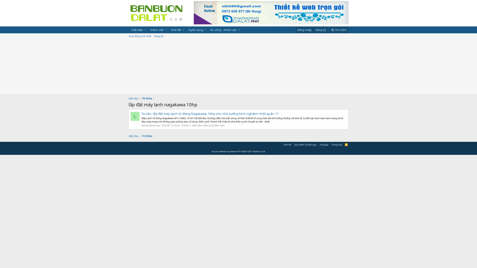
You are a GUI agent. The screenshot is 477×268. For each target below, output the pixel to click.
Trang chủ (336, 144)
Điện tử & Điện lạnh (214, 125)
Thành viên (157, 30)
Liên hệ (287, 144)
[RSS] (346, 145)
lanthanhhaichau (150, 125)
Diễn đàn (137, 30)
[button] (145, 29)
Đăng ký (158, 36)
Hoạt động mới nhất (140, 36)
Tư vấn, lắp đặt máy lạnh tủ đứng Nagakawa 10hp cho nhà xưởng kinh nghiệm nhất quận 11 (210, 113)
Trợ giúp (323, 144)
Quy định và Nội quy (305, 144)
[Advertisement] (238, 67)
